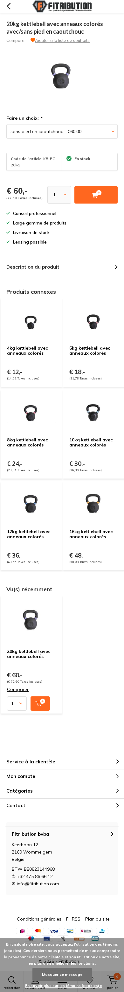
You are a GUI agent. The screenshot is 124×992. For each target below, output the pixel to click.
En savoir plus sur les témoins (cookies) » (63, 985)
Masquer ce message (62, 974)
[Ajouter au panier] (40, 703)
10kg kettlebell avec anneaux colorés (91, 442)
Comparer (16, 40)
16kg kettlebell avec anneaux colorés (91, 534)
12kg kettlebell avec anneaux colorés (28, 534)
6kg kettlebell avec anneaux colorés (89, 350)
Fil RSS (73, 919)
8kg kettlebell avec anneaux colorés (27, 442)
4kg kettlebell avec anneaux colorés (27, 350)
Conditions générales (39, 919)
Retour (8, 6)
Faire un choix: (24, 118)
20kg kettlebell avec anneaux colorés (28, 653)
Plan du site (97, 919)
